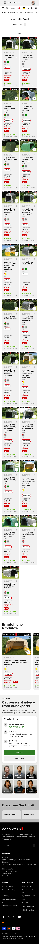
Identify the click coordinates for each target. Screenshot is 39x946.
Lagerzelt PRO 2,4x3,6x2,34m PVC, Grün (27, 159)
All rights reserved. (20, 934)
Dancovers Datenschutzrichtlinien (9, 905)
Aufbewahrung (13, 12)
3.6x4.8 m (8, 674)
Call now (19, 752)
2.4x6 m (8, 547)
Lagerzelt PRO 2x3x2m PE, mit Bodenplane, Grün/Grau (9, 373)
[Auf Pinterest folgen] (14, 916)
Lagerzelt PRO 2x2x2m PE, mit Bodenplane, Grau (9, 212)
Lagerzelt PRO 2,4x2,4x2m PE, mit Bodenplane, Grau (28, 428)
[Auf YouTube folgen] (19, 916)
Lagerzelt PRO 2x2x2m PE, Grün (10, 159)
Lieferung (5, 896)
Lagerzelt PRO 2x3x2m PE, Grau (28, 263)
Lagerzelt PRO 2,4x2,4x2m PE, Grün (10, 108)
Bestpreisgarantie (9, 899)
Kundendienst (7, 886)
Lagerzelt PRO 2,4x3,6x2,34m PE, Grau (27, 57)
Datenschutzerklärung (9, 936)
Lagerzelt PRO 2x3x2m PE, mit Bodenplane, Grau (27, 320)
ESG (23, 899)
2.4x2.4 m (8, 120)
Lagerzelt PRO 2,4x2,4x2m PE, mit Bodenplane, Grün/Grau (10, 428)
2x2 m (7, 67)
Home (4, 12)
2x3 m (25, 274)
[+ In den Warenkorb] (16, 47)
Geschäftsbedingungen (9, 891)
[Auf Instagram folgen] (8, 916)
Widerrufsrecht (23, 936)
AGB (31, 936)
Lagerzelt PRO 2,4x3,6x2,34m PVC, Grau (27, 108)
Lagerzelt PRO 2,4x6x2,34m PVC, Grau (9, 586)
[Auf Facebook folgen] (3, 916)
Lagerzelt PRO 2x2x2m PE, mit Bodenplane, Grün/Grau (27, 212)
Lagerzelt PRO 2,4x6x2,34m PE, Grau (28, 535)
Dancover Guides (28, 906)
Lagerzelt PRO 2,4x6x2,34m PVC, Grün (9, 535)
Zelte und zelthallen (26, 12)
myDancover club (28, 896)
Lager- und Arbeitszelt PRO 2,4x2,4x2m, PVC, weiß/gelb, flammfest (28, 481)
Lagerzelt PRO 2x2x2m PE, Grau (10, 56)
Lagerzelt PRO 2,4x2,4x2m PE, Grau (10, 480)
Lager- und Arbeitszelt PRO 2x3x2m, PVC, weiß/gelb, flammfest (28, 373)
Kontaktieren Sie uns (28, 891)
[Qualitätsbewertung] (9, 52)
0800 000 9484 (16, 727)
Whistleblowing (28, 910)
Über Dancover (27, 886)
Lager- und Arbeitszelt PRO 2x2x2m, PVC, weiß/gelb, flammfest (10, 266)
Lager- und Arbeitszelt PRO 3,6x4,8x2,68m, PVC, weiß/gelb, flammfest (16, 662)
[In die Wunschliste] (16, 52)
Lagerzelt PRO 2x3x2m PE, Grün (10, 318)
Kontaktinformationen (9, 938)
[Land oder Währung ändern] (24, 8)
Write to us (19, 758)
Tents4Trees (26, 903)
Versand (21, 938)
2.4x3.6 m (26, 69)
